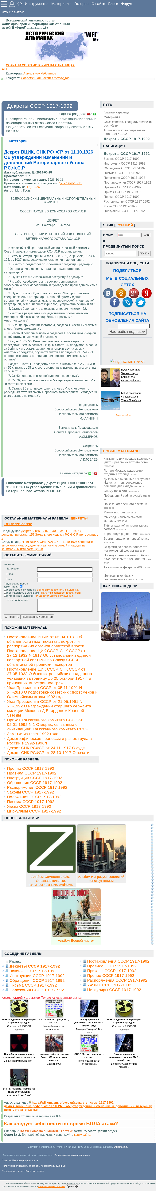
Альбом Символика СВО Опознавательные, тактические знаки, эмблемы (50, 881)
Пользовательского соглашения (53, 595)
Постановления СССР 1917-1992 (127, 182)
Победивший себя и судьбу (127, 497)
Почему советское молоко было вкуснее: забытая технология (127, 559)
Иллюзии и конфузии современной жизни (123, 577)
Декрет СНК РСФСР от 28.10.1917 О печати (48, 752)
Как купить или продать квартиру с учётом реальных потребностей (128, 462)
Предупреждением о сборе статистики (23, 1171)
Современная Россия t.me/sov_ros (45, 78)
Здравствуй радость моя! (127, 533)
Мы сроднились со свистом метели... (123, 518)
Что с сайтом (13, 12)
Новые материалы (121, 451)
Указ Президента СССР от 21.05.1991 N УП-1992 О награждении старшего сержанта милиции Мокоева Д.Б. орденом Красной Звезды (49, 708)
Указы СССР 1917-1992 (120, 206)
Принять (71, 1186)
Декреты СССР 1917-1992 (127, 154)
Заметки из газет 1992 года (32, 734)
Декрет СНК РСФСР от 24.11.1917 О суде (46, 748)
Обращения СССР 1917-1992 (125, 168)
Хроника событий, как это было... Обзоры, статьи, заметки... (54, 1057)
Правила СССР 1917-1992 (122, 187)
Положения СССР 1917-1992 (124, 177)
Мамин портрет (120, 512)
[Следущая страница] (152, 884)
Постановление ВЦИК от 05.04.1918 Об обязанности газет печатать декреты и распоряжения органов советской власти (45, 641)
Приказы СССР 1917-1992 (122, 192)
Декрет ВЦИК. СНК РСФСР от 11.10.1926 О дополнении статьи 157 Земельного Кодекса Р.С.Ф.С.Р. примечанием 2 (50, 534)
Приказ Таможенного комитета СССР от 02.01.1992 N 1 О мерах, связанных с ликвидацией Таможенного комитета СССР (47, 724)
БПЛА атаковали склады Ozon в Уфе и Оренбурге (131, 397)
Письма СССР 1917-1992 (122, 173)
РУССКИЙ (124, 225)
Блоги (113, 4)
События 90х (54, 1064)
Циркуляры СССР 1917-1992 (124, 211)
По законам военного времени (125, 505)
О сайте (98, 4)
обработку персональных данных (58, 589)
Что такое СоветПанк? (19, 1095)
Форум (126, 4)
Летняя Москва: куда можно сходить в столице (123, 472)
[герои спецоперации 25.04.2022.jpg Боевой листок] (76, 936)
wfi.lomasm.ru (121, 1147)
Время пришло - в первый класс (126, 540)
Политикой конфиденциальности (20, 1160)
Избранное (48, 73)
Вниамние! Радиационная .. (19, 1061)
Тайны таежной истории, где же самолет (126, 527)
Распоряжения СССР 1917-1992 (127, 201)
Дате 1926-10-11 (70, 183)
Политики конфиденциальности (61, 592)
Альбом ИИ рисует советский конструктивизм (101, 879)
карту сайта (82, 1134)
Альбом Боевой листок (76, 940)
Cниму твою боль (121, 491)
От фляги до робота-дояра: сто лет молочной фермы (125, 548)
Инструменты (36, 4)
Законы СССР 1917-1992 (121, 158)
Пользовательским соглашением (72, 1155)
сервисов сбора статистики (51, 1186)
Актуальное (31, 73)
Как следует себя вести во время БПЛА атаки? (61, 1123)
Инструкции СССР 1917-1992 (124, 163)
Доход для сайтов (123, 415)
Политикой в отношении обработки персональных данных (33, 1166)
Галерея (81, 4)
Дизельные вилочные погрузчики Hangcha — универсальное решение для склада (127, 482)
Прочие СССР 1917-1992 (121, 196)
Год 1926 (33, 186)
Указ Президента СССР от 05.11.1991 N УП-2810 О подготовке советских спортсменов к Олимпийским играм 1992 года (52, 692)
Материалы (61, 4)
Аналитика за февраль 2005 (128, 568)
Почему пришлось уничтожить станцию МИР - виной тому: (89, 1022)
